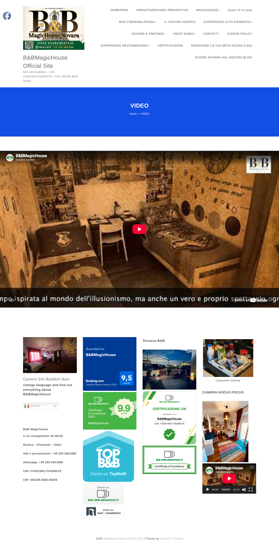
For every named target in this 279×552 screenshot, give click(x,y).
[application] (229, 478)
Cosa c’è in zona (240, 10)
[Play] (208, 490)
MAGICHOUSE (207, 10)
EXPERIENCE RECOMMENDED (124, 45)
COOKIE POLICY (239, 33)
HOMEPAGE (119, 10)
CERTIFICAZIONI (170, 45)
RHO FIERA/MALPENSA (136, 21)
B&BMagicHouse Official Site (45, 61)
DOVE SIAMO (183, 33)
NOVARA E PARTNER (148, 33)
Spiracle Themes (171, 538)
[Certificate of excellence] (169, 460)
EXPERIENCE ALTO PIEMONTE (227, 21)
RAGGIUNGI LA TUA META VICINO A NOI (221, 45)
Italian (34, 406)
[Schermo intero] (251, 490)
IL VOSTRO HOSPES (179, 21)
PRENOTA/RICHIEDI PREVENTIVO (162, 10)
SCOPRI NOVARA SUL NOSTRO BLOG (223, 57)
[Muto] (244, 490)
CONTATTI (211, 33)
